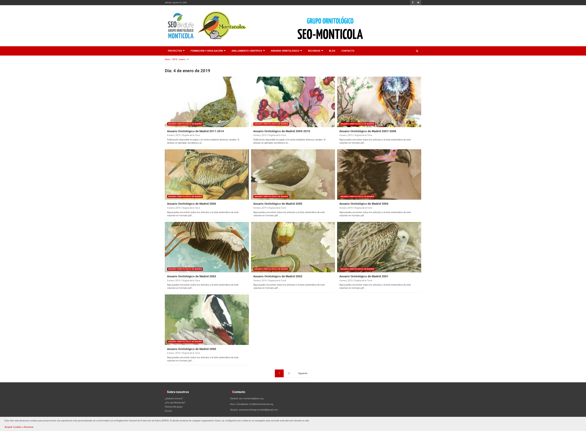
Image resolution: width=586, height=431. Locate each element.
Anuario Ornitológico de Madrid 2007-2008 (367, 131)
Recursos (314, 50)
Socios (168, 410)
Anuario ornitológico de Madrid (185, 124)
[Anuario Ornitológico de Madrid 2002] (293, 247)
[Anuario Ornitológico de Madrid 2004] (379, 174)
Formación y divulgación (207, 50)
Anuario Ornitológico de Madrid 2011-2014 (195, 131)
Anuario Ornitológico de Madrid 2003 (191, 276)
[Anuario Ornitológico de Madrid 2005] (293, 174)
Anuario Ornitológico (285, 50)
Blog (332, 50)
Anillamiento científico (247, 50)
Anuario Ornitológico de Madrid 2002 (277, 276)
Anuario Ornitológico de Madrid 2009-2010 (281, 131)
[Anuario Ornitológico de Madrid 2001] (379, 247)
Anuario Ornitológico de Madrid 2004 (363, 203)
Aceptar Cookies (13, 427)
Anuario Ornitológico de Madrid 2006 (191, 203)
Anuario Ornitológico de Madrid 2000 (191, 349)
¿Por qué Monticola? (175, 402)
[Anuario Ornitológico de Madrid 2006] (207, 174)
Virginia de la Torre (191, 135)
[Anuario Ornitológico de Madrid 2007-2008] (379, 101)
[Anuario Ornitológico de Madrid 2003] (207, 247)
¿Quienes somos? (174, 398)
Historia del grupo (174, 406)
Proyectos (175, 50)
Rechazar (28, 427)
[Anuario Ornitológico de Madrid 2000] (207, 319)
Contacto (347, 50)
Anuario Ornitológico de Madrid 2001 (363, 276)
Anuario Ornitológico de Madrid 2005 (277, 203)
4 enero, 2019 (173, 135)
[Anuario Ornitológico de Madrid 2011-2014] (207, 101)
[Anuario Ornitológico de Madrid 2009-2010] (293, 101)
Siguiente (302, 373)
